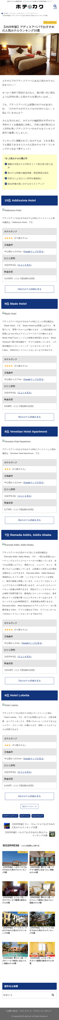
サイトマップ (26, 1011)
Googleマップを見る (33, 251)
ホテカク (28, 1016)
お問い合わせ (12, 1011)
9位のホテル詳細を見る (29, 417)
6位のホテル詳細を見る (29, 796)
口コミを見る (24, 265)
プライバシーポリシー (43, 1011)
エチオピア (38, 816)
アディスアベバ (11, 816)
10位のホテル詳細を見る (29, 289)
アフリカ (25, 816)
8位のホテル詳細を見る (29, 520)
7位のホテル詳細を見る (29, 681)
